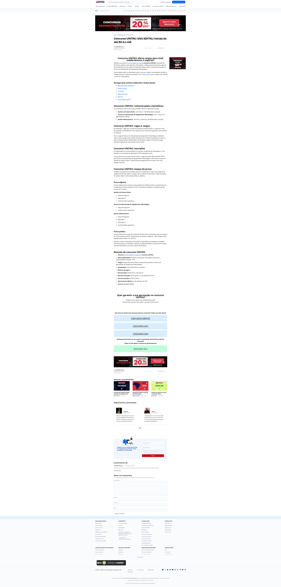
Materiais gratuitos (171, 6)
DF (138, 10)
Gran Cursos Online (148, 74)
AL (126, 10)
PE (159, 10)
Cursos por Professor (147, 540)
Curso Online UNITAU (124, 99)
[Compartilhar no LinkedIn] (162, 48)
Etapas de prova (122, 94)
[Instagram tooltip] (175, 570)
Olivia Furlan (116, 395)
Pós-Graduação (145, 532)
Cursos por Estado (146, 538)
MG (148, 10)
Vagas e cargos (122, 88)
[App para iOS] (167, 570)
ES (140, 10)
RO (171, 10)
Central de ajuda (123, 523)
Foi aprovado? (125, 538)
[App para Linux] (165, 570)
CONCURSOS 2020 (140, 334)
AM (129, 10)
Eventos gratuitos (166, 2)
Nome (115, 497)
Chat (120, 525)
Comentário (117, 480)
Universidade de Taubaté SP (132, 255)
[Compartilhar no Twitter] (160, 48)
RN (168, 10)
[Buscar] (109, 2)
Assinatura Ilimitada (178, 2)
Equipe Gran (154, 395)
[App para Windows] (162, 570)
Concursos (122, 6)
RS (175, 10)
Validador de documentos (101, 532)
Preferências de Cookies (101, 540)
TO (184, 10)
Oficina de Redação (146, 543)
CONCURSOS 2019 (140, 326)
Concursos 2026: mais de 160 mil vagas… (140, 393)
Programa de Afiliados (100, 536)
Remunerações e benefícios (126, 85)
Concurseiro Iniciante (158, 6)
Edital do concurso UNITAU (126, 284)
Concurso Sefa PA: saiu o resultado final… (159, 393)
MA (145, 10)
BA (133, 10)
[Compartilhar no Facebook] (158, 48)
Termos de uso (140, 569)
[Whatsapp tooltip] (177, 570)
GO (143, 10)
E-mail (116, 502)
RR (173, 10)
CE (136, 10)
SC (177, 10)
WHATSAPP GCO (140, 348)
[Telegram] (185, 570)
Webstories (182, 6)
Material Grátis (168, 525)
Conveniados (98, 534)
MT (153, 10)
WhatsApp (121, 527)
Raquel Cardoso (136, 395)
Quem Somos (98, 523)
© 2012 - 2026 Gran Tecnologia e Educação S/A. (108, 569)
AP (131, 10)
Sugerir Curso (168, 532)
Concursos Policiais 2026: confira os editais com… (121, 393)
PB (157, 10)
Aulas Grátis (168, 529)
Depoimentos (168, 523)
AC (124, 10)
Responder (118, 470)
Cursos (130, 6)
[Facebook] (180, 570)
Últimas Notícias (100, 6)
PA (155, 10)
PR (164, 10)
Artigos (137, 6)
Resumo (120, 97)
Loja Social (97, 529)
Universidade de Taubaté (135, 63)
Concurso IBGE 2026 (112, 6)
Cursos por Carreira (146, 536)
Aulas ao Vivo (168, 527)
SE (180, 10)
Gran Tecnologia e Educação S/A (131, 578)
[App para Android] (170, 570)
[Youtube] (172, 570)
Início (115, 34)
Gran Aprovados (146, 6)
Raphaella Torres (120, 46)
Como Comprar (98, 527)
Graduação (144, 529)
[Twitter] (182, 570)
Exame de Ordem (146, 527)
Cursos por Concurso (146, 534)
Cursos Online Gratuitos (147, 545)
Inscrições (121, 91)
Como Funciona (98, 525)
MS (150, 10)
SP (182, 10)
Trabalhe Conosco (99, 538)
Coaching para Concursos (148, 525)
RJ (166, 10)
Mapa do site (151, 569)
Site (115, 507)
